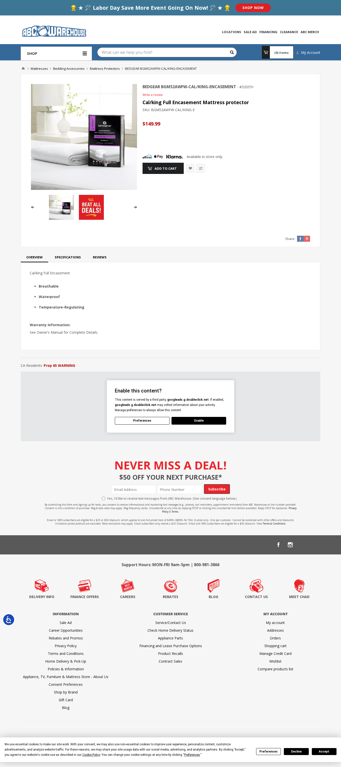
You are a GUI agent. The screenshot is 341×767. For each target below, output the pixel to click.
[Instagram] (290, 545)
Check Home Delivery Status (170, 630)
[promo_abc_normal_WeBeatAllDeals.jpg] (91, 218)
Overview (34, 257)
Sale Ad (66, 622)
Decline (296, 751)
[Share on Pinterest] (307, 239)
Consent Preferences (66, 684)
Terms (174, 511)
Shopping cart (275, 645)
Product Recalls (170, 653)
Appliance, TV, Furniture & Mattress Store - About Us (65, 676)
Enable (199, 420)
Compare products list (275, 669)
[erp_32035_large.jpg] (84, 137)
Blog (65, 707)
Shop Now (253, 7)
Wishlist (275, 661)
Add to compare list (200, 168)
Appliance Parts (170, 638)
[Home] (23, 69)
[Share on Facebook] (300, 239)
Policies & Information (66, 669)
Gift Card (66, 699)
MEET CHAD (299, 596)
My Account (310, 52)
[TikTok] (314, 545)
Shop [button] (32, 53)
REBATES (170, 596)
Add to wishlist (190, 168)
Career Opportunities (66, 630)
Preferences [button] (192, 755)
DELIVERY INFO (41, 596)
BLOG (213, 596)
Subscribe (217, 489)
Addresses (275, 630)
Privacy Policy (66, 645)
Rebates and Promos (66, 638)
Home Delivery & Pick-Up (65, 661)
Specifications (68, 257)
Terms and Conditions (66, 653)
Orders (275, 638)
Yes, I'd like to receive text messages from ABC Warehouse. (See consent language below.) (172, 498)
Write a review (153, 95)
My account (275, 622)
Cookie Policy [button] (91, 755)
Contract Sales (170, 661)
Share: (290, 238)
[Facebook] (278, 545)
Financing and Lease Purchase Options (170, 645)
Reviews (100, 257)
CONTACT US (256, 596)
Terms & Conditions (274, 523)
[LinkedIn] (302, 545)
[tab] (34, 257)
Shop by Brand (66, 692)
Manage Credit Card (275, 653)
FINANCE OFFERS (84, 596)
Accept (324, 751)
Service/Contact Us (170, 622)
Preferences (268, 751)
